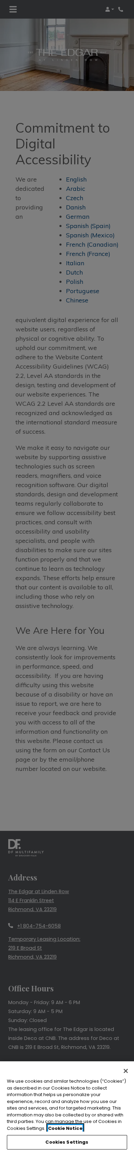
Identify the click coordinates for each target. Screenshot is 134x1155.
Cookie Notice (65, 1128)
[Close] (125, 1071)
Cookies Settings (66, 1142)
